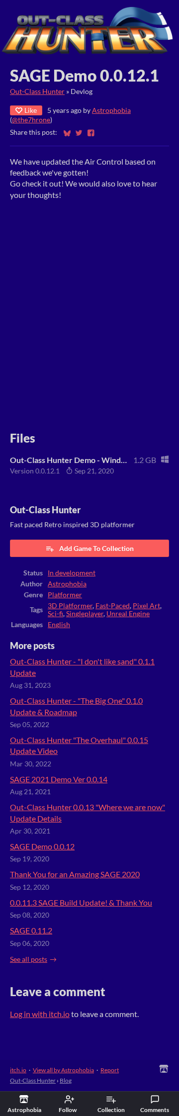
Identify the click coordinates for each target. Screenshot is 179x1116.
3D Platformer (70, 606)
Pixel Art (146, 606)
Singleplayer (84, 614)
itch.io (18, 1070)
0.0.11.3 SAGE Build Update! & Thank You (81, 902)
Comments (154, 1110)
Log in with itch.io (40, 1014)
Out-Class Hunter (37, 91)
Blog (66, 1080)
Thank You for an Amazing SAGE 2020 (75, 874)
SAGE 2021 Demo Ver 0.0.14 (58, 779)
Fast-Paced (112, 606)
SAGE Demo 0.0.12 (42, 846)
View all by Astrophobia (63, 1070)
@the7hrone (31, 120)
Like (30, 110)
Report (109, 1070)
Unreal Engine (128, 614)
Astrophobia (111, 110)
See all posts (28, 959)
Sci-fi (55, 614)
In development (71, 573)
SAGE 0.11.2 (31, 930)
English (59, 625)
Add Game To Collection (96, 548)
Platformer (65, 595)
